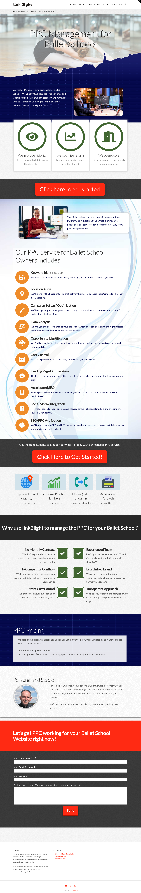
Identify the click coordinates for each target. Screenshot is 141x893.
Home (59, 883)
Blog (76, 883)
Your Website (21, 776)
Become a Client (60, 858)
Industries (36, 11)
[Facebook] (66, 886)
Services (70, 883)
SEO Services (23, 11)
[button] (139, 2)
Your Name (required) (25, 758)
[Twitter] (70, 886)
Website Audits (60, 856)
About (64, 883)
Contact (81, 883)
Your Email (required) (25, 767)
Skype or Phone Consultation (64, 854)
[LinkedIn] (75, 886)
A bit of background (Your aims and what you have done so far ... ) (47, 785)
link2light (75, 890)
